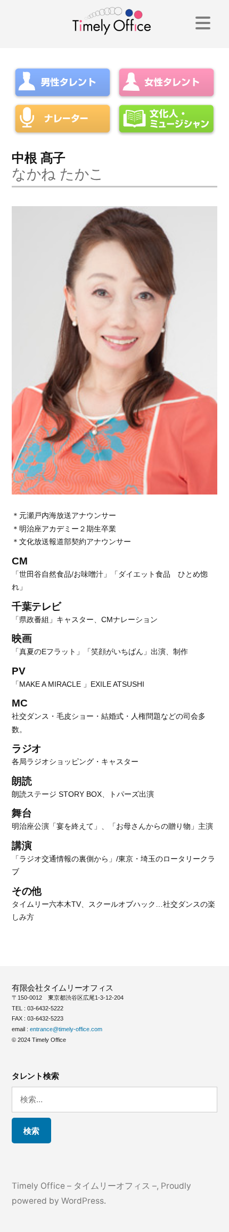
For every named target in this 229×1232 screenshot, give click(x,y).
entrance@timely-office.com (66, 1029)
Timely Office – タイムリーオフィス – (84, 1186)
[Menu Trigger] (203, 22)
